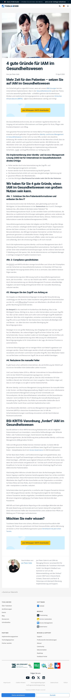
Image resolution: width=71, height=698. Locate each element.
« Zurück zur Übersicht (10, 592)
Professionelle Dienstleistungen (47, 640)
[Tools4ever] (10, 6)
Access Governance (36, 450)
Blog (3, 616)
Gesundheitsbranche (43, 91)
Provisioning (43, 615)
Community (40, 646)
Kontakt (52, 695)
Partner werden (7, 643)
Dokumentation (42, 650)
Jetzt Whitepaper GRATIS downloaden (35, 110)
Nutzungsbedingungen (38, 682)
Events (4, 612)
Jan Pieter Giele (26, 563)
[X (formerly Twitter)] (38, 677)
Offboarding (22, 302)
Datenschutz (54, 682)
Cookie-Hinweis (20, 682)
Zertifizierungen (7, 609)
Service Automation (46, 619)
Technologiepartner (8, 640)
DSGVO (11, 264)
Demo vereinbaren (18, 695)
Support (39, 636)
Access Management (46, 623)
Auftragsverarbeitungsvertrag (35, 685)
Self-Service (26, 498)
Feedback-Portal (42, 656)
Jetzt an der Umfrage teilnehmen (55, 2)
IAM (25, 99)
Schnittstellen (6, 622)
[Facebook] (33, 677)
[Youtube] (28, 678)
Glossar (39, 643)
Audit (17, 150)
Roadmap (40, 653)
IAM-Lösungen (51, 88)
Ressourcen (5, 619)
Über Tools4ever (7, 606)
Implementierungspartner (10, 636)
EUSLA (66, 682)
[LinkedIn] (43, 677)
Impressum (6, 682)
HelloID (42, 606)
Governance (43, 626)
